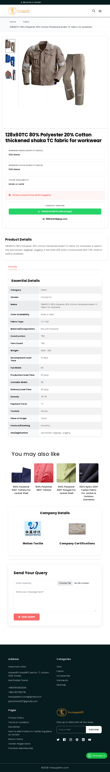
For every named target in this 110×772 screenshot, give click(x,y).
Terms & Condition (18, 722)
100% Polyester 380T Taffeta (43, 488)
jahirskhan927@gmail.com (23, 701)
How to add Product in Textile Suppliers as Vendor (30, 733)
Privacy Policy (16, 717)
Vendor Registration (19, 743)
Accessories (63, 675)
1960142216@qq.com (56, 219)
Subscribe (94, 729)
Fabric (26, 21)
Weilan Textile (33, 543)
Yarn (59, 666)
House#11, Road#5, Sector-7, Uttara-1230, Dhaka (29, 674)
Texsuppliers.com (59, 767)
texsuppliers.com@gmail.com (24, 696)
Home (13, 21)
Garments (62, 680)
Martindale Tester (18, 680)
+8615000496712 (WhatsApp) (56, 211)
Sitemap (61, 684)
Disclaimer (14, 726)
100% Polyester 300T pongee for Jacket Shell (66, 490)
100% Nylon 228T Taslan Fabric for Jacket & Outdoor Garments (88, 493)
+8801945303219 (17, 687)
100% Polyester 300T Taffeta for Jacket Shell (21, 490)
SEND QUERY (28, 616)
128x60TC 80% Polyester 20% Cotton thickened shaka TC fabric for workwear (51, 27)
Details (12, 266)
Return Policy (15, 739)
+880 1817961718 (17, 692)
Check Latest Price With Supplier (31, 195)
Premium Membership (20, 748)
